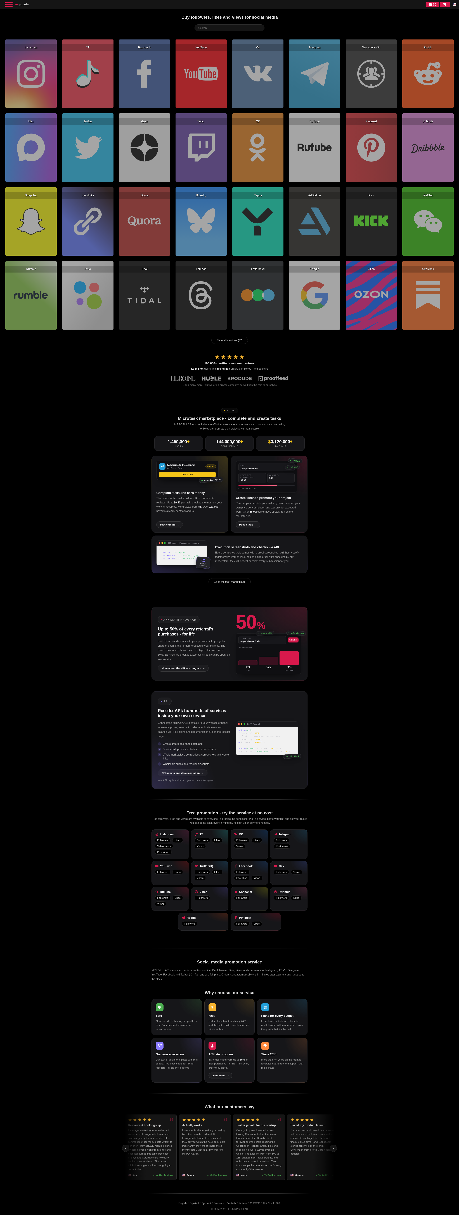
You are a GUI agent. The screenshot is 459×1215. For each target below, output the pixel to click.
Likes (178, 840)
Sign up (293, 640)
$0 (434, 4)
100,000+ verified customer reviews (229, 363)
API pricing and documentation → (183, 772)
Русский (206, 1203)
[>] (333, 1148)
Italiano (243, 1203)
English (182, 1203)
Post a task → (248, 524)
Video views (164, 846)
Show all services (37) (230, 340)
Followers (162, 840)
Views (200, 846)
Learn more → (220, 1075)
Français (219, 1203)
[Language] (454, 4)
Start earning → (169, 524)
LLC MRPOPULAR (237, 1209)
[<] (125, 1148)
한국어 (266, 1203)
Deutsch (231, 1203)
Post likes (241, 878)
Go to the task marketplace (229, 581)
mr (22, 4)
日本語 (277, 1203)
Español (194, 1203)
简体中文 (255, 1203)
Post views (163, 852)
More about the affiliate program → (183, 668)
